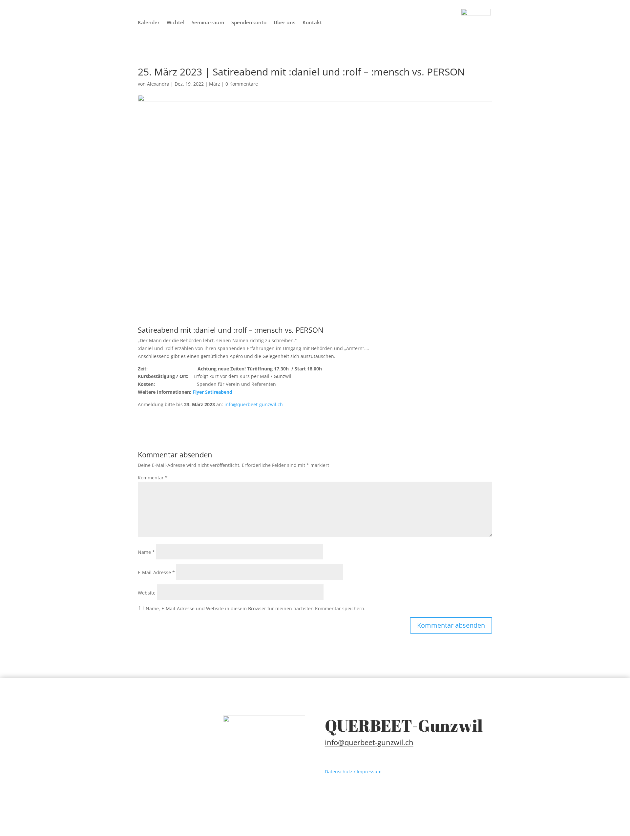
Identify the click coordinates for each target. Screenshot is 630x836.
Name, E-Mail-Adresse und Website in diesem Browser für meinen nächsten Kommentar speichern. (256, 608)
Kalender (148, 23)
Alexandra (158, 84)
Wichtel (175, 23)
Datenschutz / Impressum (353, 771)
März (214, 84)
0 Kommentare (241, 84)
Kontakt (312, 23)
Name (146, 552)
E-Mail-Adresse (156, 572)
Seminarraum (208, 23)
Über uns (284, 23)
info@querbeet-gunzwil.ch (253, 404)
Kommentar (153, 477)
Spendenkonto (248, 23)
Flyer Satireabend (212, 392)
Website (147, 593)
